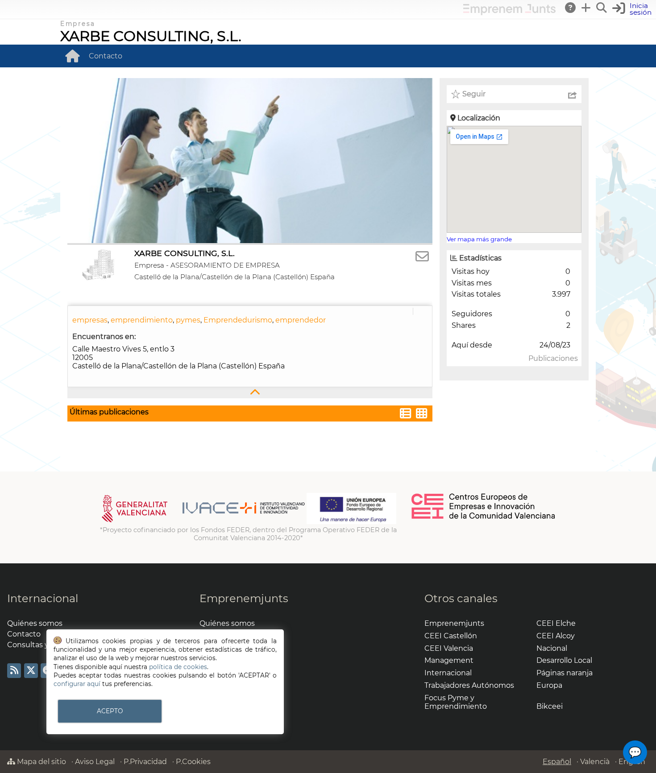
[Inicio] (72, 56)
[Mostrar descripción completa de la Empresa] (249, 392)
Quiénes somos (34, 623)
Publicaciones (553, 358)
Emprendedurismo (237, 320)
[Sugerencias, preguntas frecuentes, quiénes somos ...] (571, 7)
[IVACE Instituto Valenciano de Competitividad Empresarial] (203, 522)
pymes (188, 320)
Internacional (42, 598)
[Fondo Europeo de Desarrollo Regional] (351, 522)
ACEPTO (110, 711)
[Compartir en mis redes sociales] (572, 94)
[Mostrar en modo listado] (405, 415)
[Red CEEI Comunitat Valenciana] (483, 517)
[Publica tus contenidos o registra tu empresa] (586, 7)
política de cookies (178, 666)
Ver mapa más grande (479, 239)
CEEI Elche (556, 623)
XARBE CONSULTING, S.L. (150, 36)
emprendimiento (142, 320)
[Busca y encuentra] (602, 7)
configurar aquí (77, 683)
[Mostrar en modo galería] (422, 415)
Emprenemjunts (243, 598)
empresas (90, 320)
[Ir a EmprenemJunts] (509, 12)
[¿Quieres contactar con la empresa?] (422, 256)
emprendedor (300, 320)
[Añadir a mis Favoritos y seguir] (455, 94)
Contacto (105, 56)
